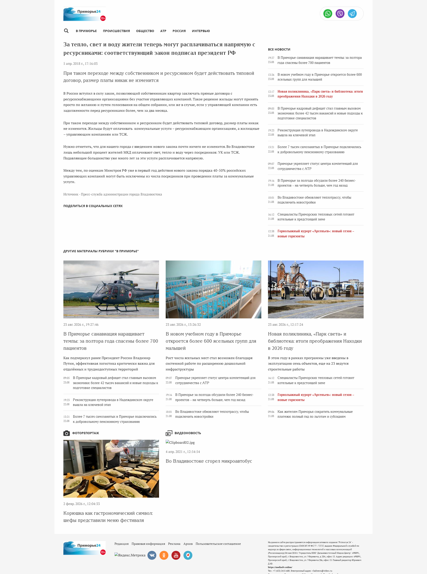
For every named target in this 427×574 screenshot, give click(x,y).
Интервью (201, 31)
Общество (145, 31)
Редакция (122, 543)
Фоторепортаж (85, 433)
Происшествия (116, 31)
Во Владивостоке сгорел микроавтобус (209, 461)
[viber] (340, 13)
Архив (188, 543)
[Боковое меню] (66, 31)
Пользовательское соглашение (218, 543)
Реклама (174, 543)
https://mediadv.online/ (280, 567)
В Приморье (86, 31)
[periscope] (187, 555)
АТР (163, 31)
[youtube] (175, 555)
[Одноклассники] (163, 555)
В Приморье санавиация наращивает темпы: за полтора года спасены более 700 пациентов (110, 341)
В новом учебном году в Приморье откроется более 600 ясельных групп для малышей (211, 341)
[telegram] (352, 13)
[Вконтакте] (151, 555)
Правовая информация (148, 543)
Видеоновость (188, 433)
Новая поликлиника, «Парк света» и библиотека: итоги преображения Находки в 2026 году (315, 341)
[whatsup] (327, 13)
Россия (179, 31)
